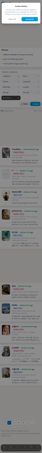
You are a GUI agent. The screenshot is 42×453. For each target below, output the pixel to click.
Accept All (30, 19)
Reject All (12, 19)
